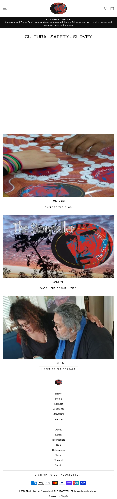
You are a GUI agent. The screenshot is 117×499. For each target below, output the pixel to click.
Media (58, 398)
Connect (58, 403)
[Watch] (58, 246)
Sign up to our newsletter (58, 475)
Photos (58, 455)
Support (58, 460)
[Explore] (58, 165)
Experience (58, 409)
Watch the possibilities (58, 288)
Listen (58, 434)
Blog (58, 445)
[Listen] (58, 327)
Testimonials (58, 439)
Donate (58, 465)
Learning (58, 419)
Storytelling (58, 414)
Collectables (58, 450)
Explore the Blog (58, 207)
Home (58, 393)
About (58, 429)
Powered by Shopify (58, 496)
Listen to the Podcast (58, 369)
